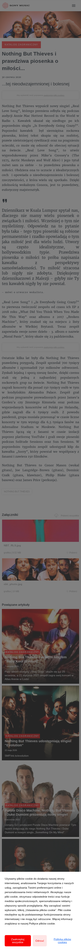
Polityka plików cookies (62, 941)
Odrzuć (39, 940)
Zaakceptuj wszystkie (17, 941)
